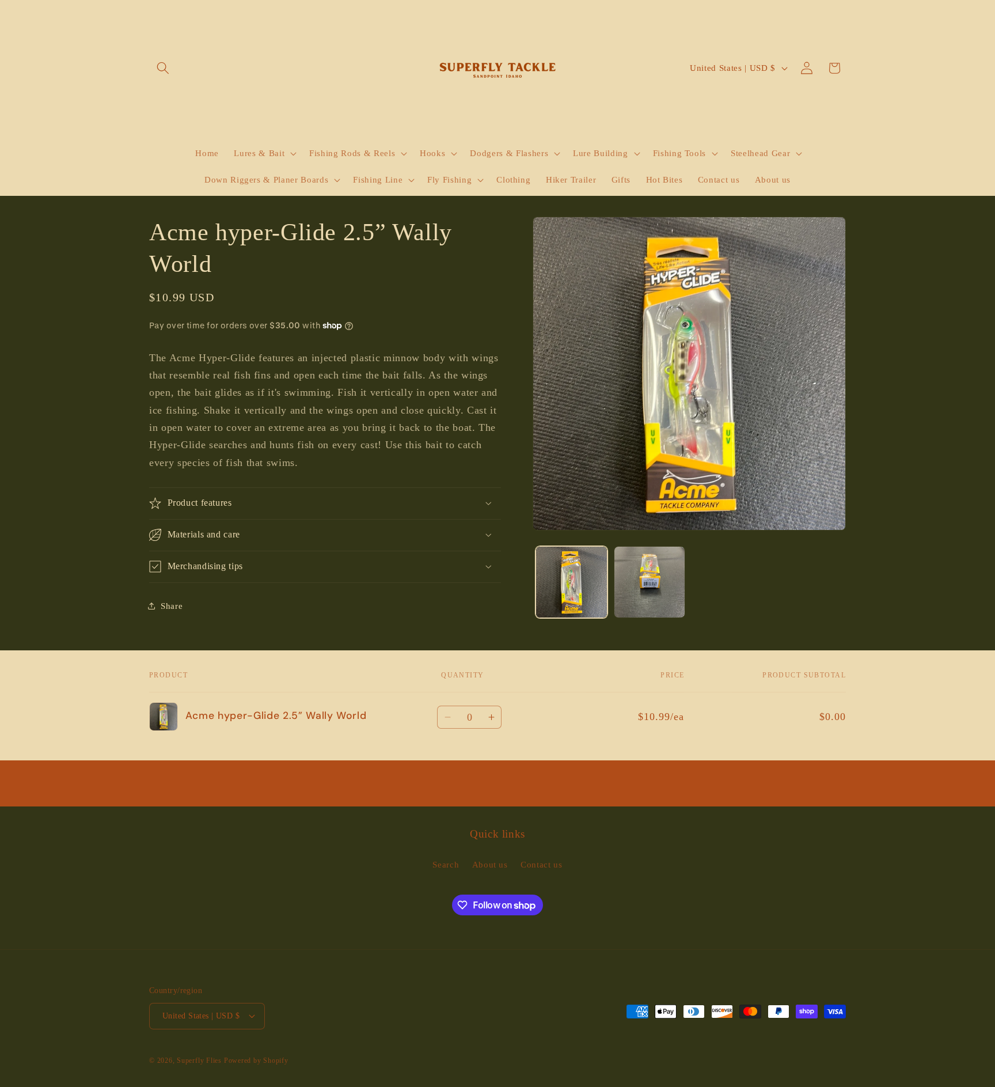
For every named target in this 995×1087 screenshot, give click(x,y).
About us (490, 864)
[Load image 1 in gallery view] (571, 582)
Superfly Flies (199, 1060)
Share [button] (172, 606)
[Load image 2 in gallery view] (650, 582)
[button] (163, 68)
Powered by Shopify (256, 1060)
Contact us (542, 864)
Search (445, 864)
